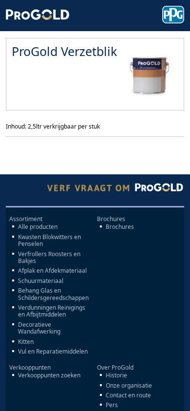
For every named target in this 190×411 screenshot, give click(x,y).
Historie (116, 375)
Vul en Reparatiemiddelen (53, 351)
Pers (112, 405)
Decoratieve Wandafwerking (39, 328)
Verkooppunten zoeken (49, 375)
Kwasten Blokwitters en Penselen (49, 241)
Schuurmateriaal (40, 281)
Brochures (120, 227)
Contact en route (128, 395)
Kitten (26, 341)
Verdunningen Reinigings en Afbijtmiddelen (51, 311)
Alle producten (37, 227)
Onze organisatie (129, 385)
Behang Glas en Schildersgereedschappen (53, 294)
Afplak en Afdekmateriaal (52, 270)
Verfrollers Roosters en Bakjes (49, 258)
